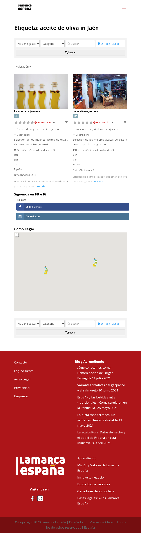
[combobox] (23, 67)
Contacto (20, 362)
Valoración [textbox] (22, 66)
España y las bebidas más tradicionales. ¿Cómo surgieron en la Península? (102, 402)
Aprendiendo (86, 458)
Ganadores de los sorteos (95, 491)
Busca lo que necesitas (93, 484)
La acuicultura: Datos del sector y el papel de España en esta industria (101, 437)
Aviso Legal (22, 379)
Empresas (21, 396)
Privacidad (22, 388)
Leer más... (41, 186)
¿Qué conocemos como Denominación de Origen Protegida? (95, 372)
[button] (45, 270)
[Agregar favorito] (66, 121)
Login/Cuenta (24, 371)
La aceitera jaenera (27, 111)
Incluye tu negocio (90, 477)
